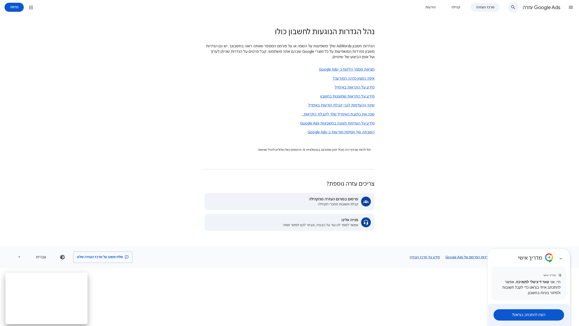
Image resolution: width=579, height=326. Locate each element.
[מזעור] (561, 257)
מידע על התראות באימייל (355, 87)
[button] (570, 7)
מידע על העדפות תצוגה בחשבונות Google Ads (337, 123)
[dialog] (529, 287)
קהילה (455, 7)
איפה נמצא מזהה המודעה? (353, 78)
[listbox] (33, 257)
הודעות (430, 7)
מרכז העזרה (485, 7)
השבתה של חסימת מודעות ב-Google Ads (341, 132)
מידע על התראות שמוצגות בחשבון (347, 96)
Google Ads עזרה (541, 7)
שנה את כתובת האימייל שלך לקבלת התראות (338, 114)
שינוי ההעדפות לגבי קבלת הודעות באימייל (341, 105)
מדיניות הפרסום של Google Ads (468, 257)
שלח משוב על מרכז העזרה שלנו (100, 257)
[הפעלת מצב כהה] (62, 257)
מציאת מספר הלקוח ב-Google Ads (347, 69)
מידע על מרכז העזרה (425, 257)
